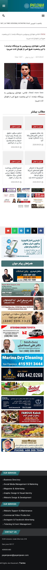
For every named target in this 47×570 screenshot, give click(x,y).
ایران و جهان (29, 57)
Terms (22, 563)
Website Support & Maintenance (18, 510)
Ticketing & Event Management (17, 524)
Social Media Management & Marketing (21, 484)
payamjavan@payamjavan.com (15, 555)
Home (43, 34)
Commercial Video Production (17, 515)
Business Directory (12, 479)
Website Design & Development (17, 497)
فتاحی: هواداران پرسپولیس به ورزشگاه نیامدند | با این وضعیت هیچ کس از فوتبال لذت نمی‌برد (23, 96)
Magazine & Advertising (14, 488)
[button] (41, 231)
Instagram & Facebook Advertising (19, 519)
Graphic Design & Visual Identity (18, 493)
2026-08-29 (37, 145)
